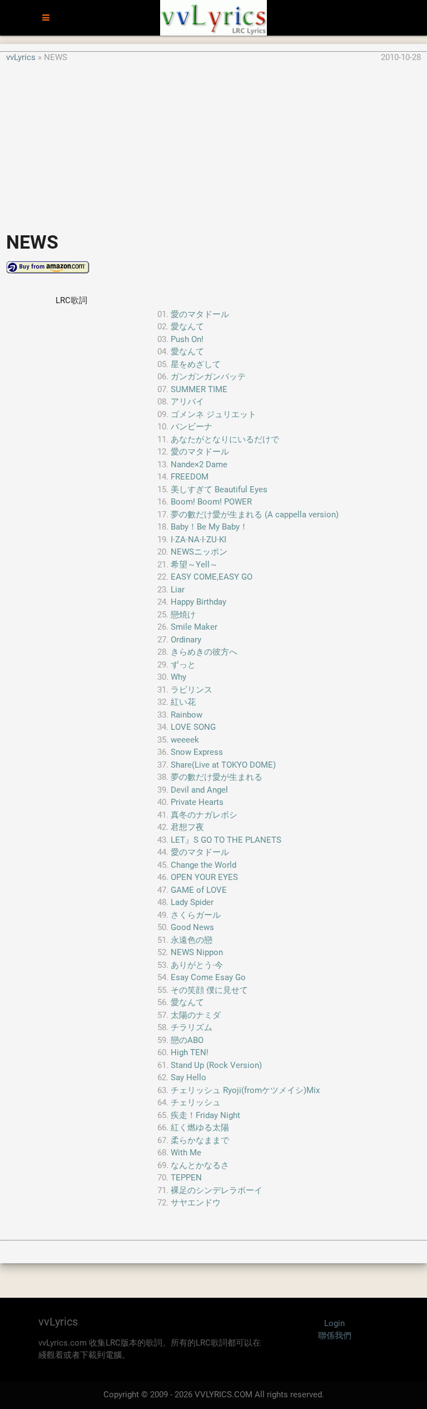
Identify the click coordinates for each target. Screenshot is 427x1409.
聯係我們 (334, 1336)
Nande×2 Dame (199, 464)
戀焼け (183, 615)
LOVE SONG (193, 727)
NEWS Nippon (197, 952)
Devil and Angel (199, 790)
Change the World (203, 865)
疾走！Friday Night (205, 1115)
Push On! (187, 339)
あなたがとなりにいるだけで (225, 439)
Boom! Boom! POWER (211, 502)
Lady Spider (192, 902)
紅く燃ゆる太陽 (200, 1128)
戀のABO (187, 1040)
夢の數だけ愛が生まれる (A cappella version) (255, 515)
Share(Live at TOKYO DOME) (223, 765)
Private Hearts (197, 802)
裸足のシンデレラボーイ (216, 1190)
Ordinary (186, 640)
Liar (178, 590)
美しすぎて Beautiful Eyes (219, 490)
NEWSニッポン (199, 552)
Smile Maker (194, 627)
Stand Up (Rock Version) (216, 1065)
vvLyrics (21, 57)
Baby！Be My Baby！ (209, 527)
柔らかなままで (200, 1140)
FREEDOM (189, 477)
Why (178, 677)
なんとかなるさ (200, 1165)
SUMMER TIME (199, 389)
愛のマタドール (200, 314)
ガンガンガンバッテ (208, 377)
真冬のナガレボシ (204, 815)
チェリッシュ (196, 1102)
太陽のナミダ (196, 1015)
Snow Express (197, 752)
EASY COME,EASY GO (211, 577)
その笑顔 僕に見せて (209, 990)
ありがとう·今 (197, 965)
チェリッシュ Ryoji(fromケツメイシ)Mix (245, 1090)
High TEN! (189, 1052)
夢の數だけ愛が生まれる (216, 777)
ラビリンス (191, 690)
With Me (186, 1153)
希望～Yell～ (194, 565)
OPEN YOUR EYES (204, 877)
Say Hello (188, 1077)
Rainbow (186, 715)
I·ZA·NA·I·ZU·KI (198, 540)
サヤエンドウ (196, 1203)
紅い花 (183, 702)
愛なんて (187, 327)
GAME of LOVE (199, 890)
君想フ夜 (187, 827)
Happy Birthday (198, 602)
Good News (192, 927)
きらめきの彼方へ (204, 652)
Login (334, 1323)
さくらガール (196, 915)
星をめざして (196, 364)
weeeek (185, 740)
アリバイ (187, 402)
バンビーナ (191, 427)
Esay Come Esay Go (208, 977)
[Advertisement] (213, 141)
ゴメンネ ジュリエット (213, 414)
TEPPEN (186, 1178)
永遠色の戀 (191, 940)
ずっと (183, 665)
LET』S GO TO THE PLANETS (226, 840)
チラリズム (191, 1027)
